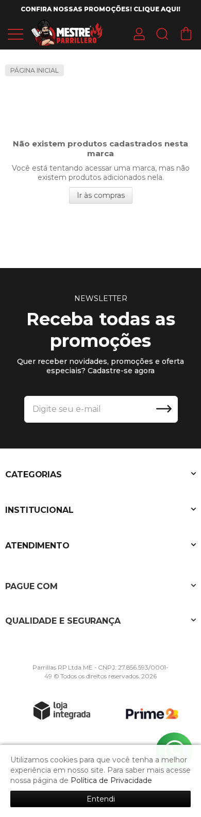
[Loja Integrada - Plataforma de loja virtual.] (62, 710)
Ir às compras (101, 195)
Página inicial (34, 70)
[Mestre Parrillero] (67, 33)
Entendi (101, 799)
